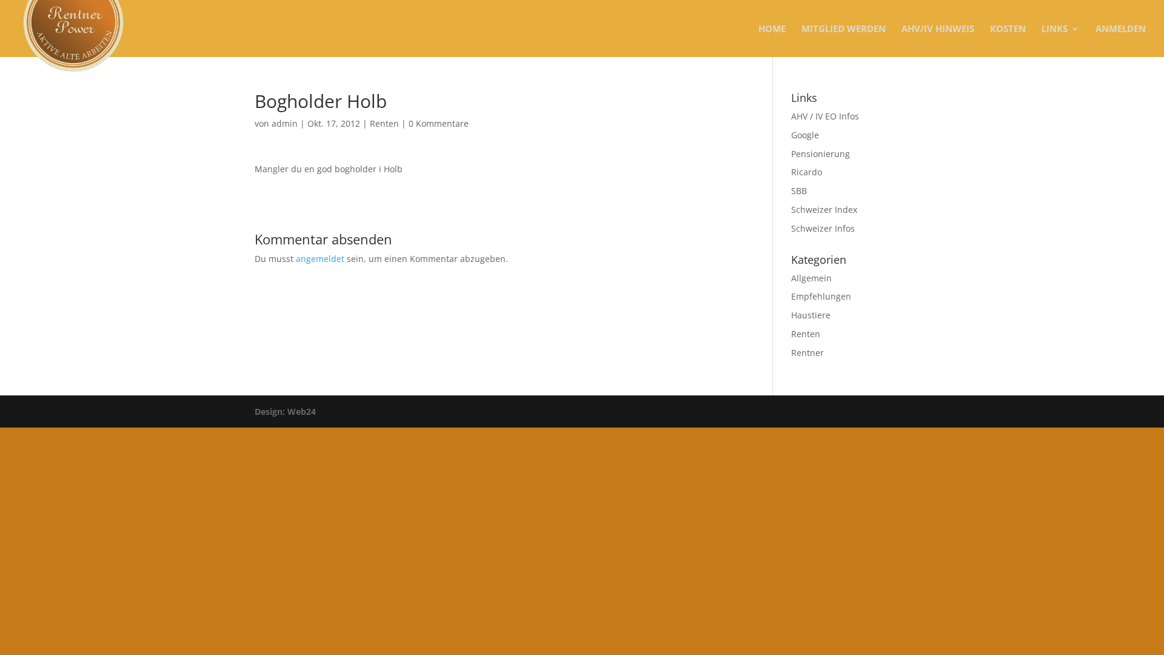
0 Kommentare (439, 123)
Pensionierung (820, 154)
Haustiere (811, 315)
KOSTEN (1008, 29)
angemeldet (320, 258)
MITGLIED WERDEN (843, 29)
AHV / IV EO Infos (825, 116)
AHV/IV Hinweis (937, 29)
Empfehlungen (821, 296)
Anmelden (1120, 29)
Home (772, 29)
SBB (799, 190)
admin (285, 123)
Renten (384, 123)
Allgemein (811, 278)
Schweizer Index (824, 209)
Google (805, 135)
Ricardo (806, 172)
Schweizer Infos (823, 228)
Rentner (807, 352)
